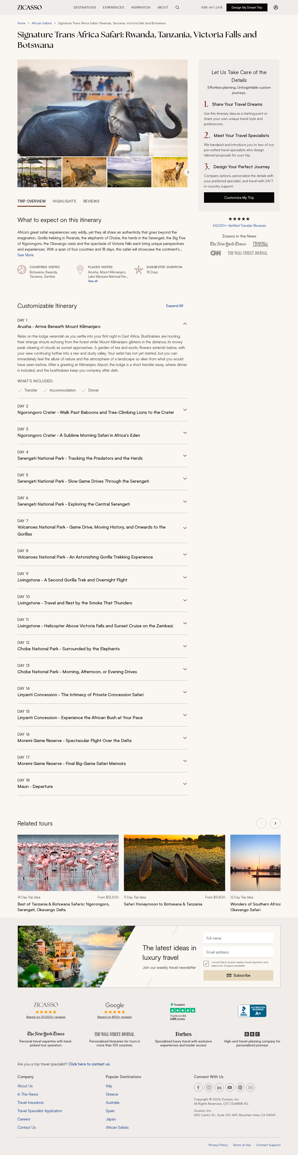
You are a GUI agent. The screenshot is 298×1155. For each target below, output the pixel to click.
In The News (27, 1094)
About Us (25, 1086)
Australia (112, 1102)
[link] (68, 876)
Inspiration (141, 7)
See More (25, 255)
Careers (23, 1119)
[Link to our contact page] (250, 1087)
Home (21, 23)
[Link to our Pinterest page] (240, 1087)
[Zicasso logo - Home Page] (29, 7)
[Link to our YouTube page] (229, 1087)
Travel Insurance (30, 1102)
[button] (39, 172)
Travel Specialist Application (39, 1110)
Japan (111, 1119)
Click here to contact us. (89, 1064)
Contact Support (268, 1145)
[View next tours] (275, 823)
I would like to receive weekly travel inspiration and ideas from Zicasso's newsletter (239, 964)
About (163, 7)
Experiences (113, 7)
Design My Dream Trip (247, 7)
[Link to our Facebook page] (198, 1087)
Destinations (85, 7)
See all (93, 281)
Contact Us (26, 1127)
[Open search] (177, 7)
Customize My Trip (239, 197)
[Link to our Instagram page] (208, 1087)
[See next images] (188, 172)
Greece (112, 1094)
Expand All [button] (174, 305)
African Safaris (42, 23)
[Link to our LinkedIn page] (219, 1087)
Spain (110, 1110)
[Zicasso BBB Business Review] (252, 1011)
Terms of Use (242, 1145)
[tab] (31, 201)
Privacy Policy (218, 1145)
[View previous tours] (261, 823)
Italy (109, 1086)
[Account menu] (276, 7)
